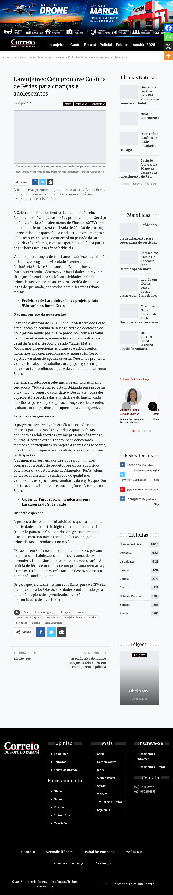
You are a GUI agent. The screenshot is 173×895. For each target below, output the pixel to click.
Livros (58, 799)
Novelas (59, 807)
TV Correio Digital (109, 801)
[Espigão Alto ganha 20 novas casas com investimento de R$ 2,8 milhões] (129, 165)
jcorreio (79, 612)
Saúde (124, 613)
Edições (125, 604)
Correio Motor (107, 761)
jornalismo (52, 617)
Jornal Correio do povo (28, 617)
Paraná (90, 45)
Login (101, 753)
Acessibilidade (59, 852)
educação (64, 612)
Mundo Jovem (106, 777)
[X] (168, 46)
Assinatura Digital (152, 766)
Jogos (101, 769)
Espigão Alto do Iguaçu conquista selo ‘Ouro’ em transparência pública (87, 663)
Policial (106, 45)
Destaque (126, 552)
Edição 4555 (22, 659)
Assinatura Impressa (146, 756)
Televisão (60, 823)
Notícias (91, 617)
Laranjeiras (57, 45)
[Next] (152, 406)
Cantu (75, 45)
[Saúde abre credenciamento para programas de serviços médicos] (129, 230)
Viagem (102, 793)
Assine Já (103, 863)
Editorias (60, 761)
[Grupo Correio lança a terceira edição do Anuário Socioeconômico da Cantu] (129, 337)
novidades (21, 623)
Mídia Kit (133, 852)
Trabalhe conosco (98, 852)
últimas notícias (53, 623)
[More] (168, 55)
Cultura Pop (62, 815)
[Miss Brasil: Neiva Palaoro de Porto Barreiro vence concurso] (129, 311)
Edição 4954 (139, 691)
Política (122, 45)
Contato (28, 852)
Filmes (58, 791)
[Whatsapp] (168, 37)
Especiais (103, 810)
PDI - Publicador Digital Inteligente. (128, 884)
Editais (124, 578)
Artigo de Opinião (66, 769)
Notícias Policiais (131, 596)
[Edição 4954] (139, 678)
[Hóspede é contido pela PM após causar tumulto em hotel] (129, 92)
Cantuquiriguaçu (44, 612)
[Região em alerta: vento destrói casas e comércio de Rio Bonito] (129, 284)
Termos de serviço (68, 863)
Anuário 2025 (144, 45)
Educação (81, 104)
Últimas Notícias (130, 544)
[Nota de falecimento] (129, 118)
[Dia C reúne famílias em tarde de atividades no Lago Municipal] (129, 138)
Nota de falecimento (150, 116)
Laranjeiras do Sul (72, 617)
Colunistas (61, 753)
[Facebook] (168, 28)
